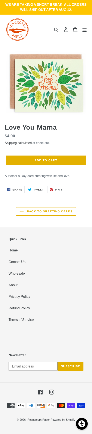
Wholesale (17, 273)
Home (13, 250)
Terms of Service (21, 320)
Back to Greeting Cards (49, 211)
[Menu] (84, 29)
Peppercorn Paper (38, 419)
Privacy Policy (19, 296)
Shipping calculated (18, 143)
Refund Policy (19, 308)
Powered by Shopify (62, 419)
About (13, 285)
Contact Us (17, 262)
